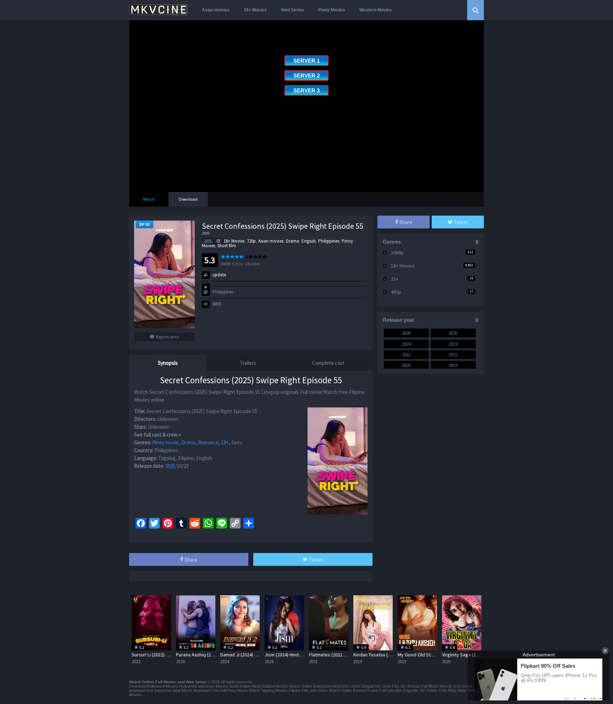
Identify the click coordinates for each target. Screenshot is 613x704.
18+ (225, 442)
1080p (397, 252)
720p (251, 241)
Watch (149, 199)
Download (188, 199)
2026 (406, 333)
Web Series (292, 9)
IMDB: (226, 263)
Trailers (248, 362)
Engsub (309, 241)
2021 (453, 355)
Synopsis (168, 362)
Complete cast (328, 362)
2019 (453, 365)
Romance (208, 442)
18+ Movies (255, 9)
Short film (226, 246)
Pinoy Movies (331, 9)
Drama (292, 241)
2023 (453, 344)
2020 (406, 365)
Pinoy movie (165, 442)
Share (190, 559)
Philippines (328, 241)
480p (396, 292)
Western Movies (375, 9)
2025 (207, 241)
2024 (406, 344)
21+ (394, 279)
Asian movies (216, 9)
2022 (406, 355)
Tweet (315, 559)
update (219, 275)
